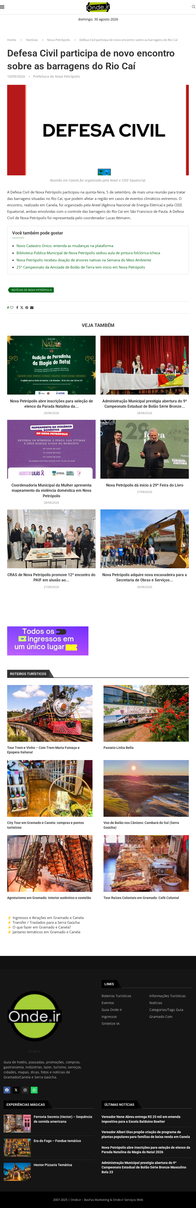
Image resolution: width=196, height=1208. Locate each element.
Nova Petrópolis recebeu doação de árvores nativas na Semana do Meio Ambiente (83, 260)
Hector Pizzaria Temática (53, 1165)
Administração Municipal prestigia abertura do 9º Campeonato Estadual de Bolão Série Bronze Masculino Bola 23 (144, 1167)
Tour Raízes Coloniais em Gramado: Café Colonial (141, 898)
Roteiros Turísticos (116, 996)
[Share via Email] (31, 307)
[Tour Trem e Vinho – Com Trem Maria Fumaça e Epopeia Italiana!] (50, 713)
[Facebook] (7, 1090)
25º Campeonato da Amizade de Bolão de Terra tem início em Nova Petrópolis (80, 267)
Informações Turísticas (167, 996)
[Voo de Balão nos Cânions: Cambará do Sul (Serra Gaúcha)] (146, 788)
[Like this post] (11, 307)
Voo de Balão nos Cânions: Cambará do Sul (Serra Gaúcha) (141, 825)
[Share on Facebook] (17, 307)
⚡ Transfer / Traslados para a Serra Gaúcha (43, 922)
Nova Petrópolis (58, 40)
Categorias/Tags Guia (166, 1009)
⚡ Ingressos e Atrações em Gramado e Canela (45, 917)
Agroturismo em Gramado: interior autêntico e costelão (49, 898)
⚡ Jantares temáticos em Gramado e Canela (43, 931)
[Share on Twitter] (21, 307)
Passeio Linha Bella (118, 748)
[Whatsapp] (34, 1090)
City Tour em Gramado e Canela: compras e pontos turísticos (45, 825)
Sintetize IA (111, 1023)
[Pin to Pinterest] (26, 307)
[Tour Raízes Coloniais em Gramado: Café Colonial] (146, 863)
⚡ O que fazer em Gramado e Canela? (39, 927)
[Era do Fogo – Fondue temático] (17, 1148)
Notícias (32, 40)
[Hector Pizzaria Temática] (17, 1172)
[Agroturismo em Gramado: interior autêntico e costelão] (50, 863)
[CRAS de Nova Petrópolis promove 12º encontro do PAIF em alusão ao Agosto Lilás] (51, 538)
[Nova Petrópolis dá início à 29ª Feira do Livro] (144, 449)
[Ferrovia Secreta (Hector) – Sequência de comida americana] (17, 1124)
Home (11, 40)
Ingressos (109, 1016)
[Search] (193, 7)
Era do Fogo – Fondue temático (57, 1141)
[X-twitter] (16, 1090)
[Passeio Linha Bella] (146, 713)
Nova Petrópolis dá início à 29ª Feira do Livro (144, 485)
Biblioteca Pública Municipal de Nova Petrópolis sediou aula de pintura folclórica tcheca (88, 252)
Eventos (108, 1003)
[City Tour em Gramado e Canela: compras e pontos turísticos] (50, 788)
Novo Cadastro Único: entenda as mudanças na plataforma (64, 245)
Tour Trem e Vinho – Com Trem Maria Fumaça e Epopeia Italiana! (43, 750)
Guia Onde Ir (112, 1009)
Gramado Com (160, 1016)
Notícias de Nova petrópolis (31, 290)
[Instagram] (25, 1090)
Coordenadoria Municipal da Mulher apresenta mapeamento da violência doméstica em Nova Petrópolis (51, 490)
